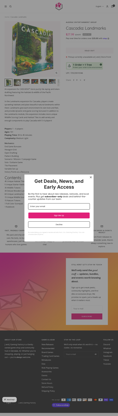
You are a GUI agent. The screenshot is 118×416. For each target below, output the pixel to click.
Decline (59, 224)
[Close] (91, 177)
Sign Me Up (59, 215)
